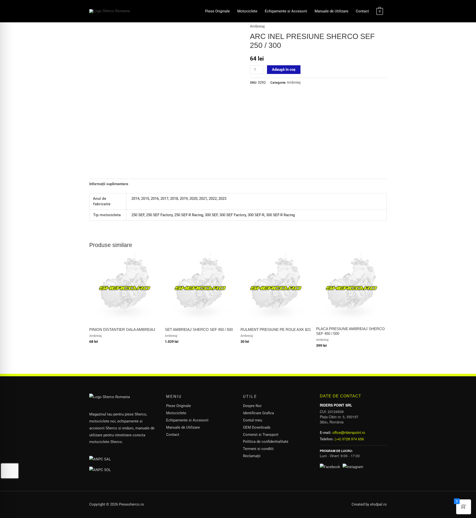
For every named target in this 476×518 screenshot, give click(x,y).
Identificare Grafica (258, 413)
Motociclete (247, 11)
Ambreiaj (257, 26)
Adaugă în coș (284, 69)
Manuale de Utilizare (331, 11)
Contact (362, 11)
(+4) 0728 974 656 (349, 438)
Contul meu (252, 420)
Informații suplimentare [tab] (108, 184)
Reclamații (252, 456)
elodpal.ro (378, 504)
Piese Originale (217, 11)
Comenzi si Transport (260, 434)
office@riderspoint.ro (348, 432)
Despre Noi (252, 406)
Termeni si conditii (258, 449)
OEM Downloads (256, 427)
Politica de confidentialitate (265, 441)
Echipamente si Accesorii (286, 11)
